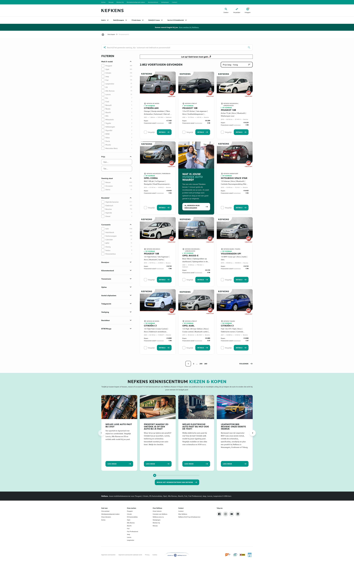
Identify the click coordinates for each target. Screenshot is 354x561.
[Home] (112, 10)
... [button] (196, 364)
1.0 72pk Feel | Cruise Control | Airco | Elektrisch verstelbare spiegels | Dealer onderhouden (156, 332)
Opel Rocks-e (190, 255)
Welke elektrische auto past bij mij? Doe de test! (195, 426)
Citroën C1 (150, 325)
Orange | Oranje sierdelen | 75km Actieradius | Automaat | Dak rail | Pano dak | (157, 114)
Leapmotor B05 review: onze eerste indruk (233, 426)
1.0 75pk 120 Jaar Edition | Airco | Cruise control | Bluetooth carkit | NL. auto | (195, 332)
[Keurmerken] (228, 555)
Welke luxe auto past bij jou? (118, 425)
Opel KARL (188, 325)
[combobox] (116, 162)
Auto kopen (111, 34)
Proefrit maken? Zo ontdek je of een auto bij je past (156, 426)
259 (200, 364)
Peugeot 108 (189, 108)
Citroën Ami (151, 108)
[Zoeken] (249, 47)
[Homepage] (102, 34)
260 (205, 364)
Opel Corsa (151, 178)
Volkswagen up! (231, 253)
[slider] (154, 475)
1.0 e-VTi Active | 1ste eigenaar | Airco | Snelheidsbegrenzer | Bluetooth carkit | (195, 114)
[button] (246, 363)
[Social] (219, 514)
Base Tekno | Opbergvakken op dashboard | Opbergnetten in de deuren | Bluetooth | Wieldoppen (195, 261)
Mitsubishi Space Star (234, 178)
